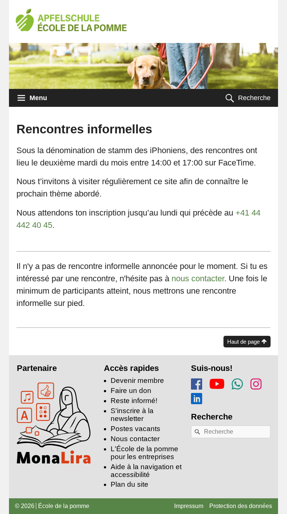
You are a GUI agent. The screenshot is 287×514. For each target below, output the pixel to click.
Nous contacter (135, 439)
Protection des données (240, 506)
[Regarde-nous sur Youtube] (217, 382)
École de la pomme (63, 506)
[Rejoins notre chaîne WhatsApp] (237, 383)
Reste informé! (134, 401)
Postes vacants (135, 429)
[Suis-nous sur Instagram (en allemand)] (256, 383)
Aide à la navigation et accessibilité (146, 471)
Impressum (188, 506)
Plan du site (129, 484)
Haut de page (243, 341)
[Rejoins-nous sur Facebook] (196, 383)
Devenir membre (137, 380)
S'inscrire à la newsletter (132, 414)
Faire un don (131, 390)
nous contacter (198, 278)
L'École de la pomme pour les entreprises (144, 453)
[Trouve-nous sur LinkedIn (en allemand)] (196, 397)
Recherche (254, 98)
